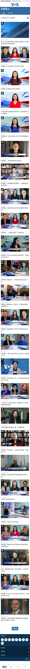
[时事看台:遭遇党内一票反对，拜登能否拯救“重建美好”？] (15, 293)
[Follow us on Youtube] (5, 639)
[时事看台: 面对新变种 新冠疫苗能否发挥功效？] (15, 463)
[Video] (11, 667)
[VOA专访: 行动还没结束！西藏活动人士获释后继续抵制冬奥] (15, 391)
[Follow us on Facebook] (9, 639)
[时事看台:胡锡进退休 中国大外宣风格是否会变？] (15, 317)
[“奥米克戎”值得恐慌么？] (15, 487)
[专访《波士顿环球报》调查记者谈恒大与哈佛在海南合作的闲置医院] (15, 30)
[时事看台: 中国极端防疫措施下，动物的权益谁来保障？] (15, 172)
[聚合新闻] (23, 639)
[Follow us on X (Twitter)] (2, 639)
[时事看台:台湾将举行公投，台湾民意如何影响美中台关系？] (15, 366)
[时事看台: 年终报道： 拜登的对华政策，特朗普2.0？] (15, 438)
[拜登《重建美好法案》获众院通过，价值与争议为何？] (15, 557)
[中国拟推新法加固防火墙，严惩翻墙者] (15, 416)
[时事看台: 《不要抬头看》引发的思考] (15, 221)
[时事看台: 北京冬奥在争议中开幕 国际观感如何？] (15, 124)
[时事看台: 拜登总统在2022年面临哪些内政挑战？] (15, 196)
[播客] (26, 639)
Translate (26, 1)
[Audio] (18, 667)
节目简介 (10, 13)
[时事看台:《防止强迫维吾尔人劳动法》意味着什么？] (15, 342)
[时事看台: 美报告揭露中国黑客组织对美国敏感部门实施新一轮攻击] (15, 607)
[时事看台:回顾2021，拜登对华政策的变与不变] (15, 268)
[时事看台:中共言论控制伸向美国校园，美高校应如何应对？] (15, 243)
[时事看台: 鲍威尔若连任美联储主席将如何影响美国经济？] (15, 533)
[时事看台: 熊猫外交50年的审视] (15, 77)
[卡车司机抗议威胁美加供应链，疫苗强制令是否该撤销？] (15, 100)
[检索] (25, 667)
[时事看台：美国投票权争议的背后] (15, 149)
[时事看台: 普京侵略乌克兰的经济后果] (15, 54)
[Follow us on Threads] (16, 639)
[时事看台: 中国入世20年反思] (15, 510)
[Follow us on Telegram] (19, 639)
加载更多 (15, 628)
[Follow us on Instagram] (12, 639)
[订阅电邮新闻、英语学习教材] (2, 643)
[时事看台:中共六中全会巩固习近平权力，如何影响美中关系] (15, 582)
